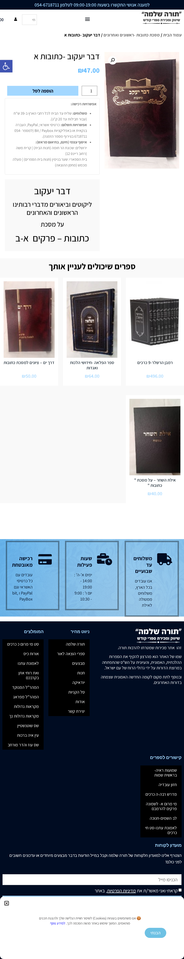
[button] (6, 903)
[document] (92, 479)
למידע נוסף (57, 923)
